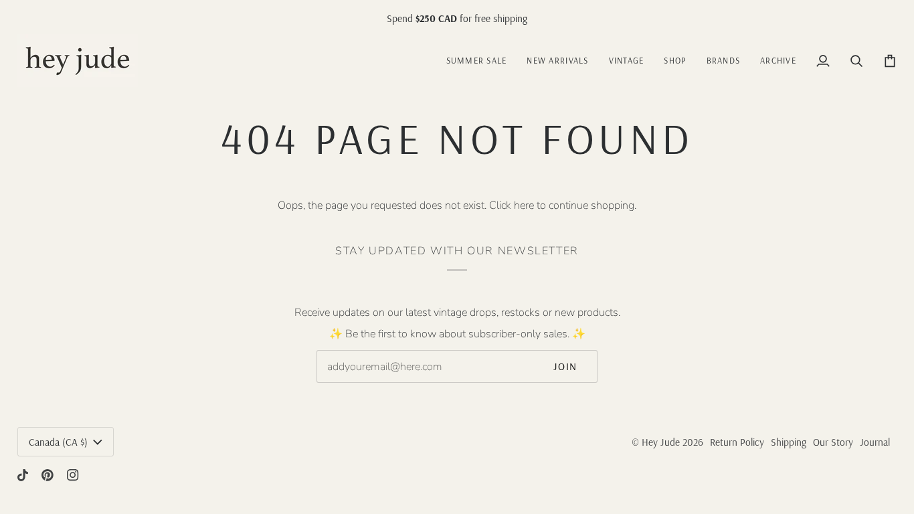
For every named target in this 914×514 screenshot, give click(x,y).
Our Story (833, 442)
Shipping (788, 442)
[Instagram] (73, 475)
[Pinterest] (47, 475)
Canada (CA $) (58, 442)
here (524, 205)
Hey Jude (661, 442)
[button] (626, 60)
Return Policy (737, 442)
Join (565, 366)
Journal (875, 442)
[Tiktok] (22, 475)
